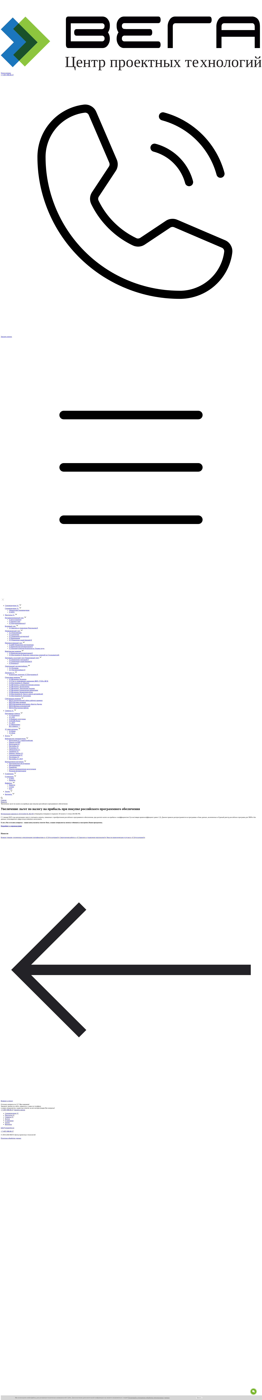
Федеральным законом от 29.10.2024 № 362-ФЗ (17, 814)
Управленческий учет (12, 631)
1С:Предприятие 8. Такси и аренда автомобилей (26, 694)
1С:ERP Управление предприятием (21, 645)
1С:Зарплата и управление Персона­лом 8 (23, 628)
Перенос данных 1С (16, 753)
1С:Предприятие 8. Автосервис (20, 696)
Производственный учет (14, 643)
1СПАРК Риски (14, 721)
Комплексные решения (13, 651)
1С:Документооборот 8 (17, 670)
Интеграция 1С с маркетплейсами (21, 740)
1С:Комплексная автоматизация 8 (21, 646)
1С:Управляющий (15, 633)
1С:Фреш (12, 731)
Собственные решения (13, 698)
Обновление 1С (14, 750)
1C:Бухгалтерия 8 (15, 620)
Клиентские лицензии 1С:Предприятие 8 (23, 674)
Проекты (12, 780)
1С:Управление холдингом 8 (19, 636)
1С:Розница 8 (13, 663)
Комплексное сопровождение (15, 738)
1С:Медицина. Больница (17, 679)
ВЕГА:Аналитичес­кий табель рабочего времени (26, 700)
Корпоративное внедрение (14, 762)
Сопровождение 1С (12, 605)
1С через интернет (11, 729)
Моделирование (14, 765)
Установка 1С (14, 748)
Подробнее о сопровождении (11, 826)
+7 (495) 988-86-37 (7, 75)
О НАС (11, 778)
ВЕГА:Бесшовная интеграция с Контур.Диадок (25, 704)
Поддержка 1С (14, 757)
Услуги (7, 736)
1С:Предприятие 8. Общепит (19, 683)
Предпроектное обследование (19, 763)
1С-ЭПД (12, 723)
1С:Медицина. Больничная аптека (21, 692)
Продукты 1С (10, 615)
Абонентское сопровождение (19, 610)
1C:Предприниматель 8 (17, 623)
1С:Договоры (13, 668)
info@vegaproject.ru (7, 1128)
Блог (10, 788)
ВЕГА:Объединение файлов (19, 708)
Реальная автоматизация (17, 771)
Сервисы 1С (9, 711)
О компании (9, 774)
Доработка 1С (14, 751)
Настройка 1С (14, 746)
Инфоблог (8, 783)
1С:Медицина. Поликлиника (19, 686)
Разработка (13, 767)
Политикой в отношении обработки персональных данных (148, 1398)
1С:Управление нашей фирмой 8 (20, 640)
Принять (199, 1397)
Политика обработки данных (11, 1138)
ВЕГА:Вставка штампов (17, 702)
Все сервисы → (14, 726)
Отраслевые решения (12, 677)
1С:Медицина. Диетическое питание (22, 688)
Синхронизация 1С (16, 755)
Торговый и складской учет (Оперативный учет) (22, 658)
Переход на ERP (14, 742)
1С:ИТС (12, 612)
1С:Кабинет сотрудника (17, 719)
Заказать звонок (19, 1110)
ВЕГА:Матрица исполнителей (19, 706)
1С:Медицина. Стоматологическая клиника (24, 685)
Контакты (8, 794)
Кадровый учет (10, 626)
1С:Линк (12, 733)
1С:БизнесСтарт (14, 621)
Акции (7, 791)
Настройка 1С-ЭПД (16, 759)
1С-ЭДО (12, 717)
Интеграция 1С (14, 744)
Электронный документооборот (16, 666)
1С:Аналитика (14, 634)
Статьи (11, 787)
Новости (12, 785)
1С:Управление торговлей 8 (19, 660)
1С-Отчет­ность (14, 715)
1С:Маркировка (14, 724)
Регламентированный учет (14, 618)
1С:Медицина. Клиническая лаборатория (23, 690)
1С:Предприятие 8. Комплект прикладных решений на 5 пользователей (34, 655)
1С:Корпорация (14, 638)
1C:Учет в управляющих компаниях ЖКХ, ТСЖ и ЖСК (28, 681)
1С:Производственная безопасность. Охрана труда (26, 648)
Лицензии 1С (10, 673)
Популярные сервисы (12, 713)
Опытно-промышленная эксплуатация (22, 769)
